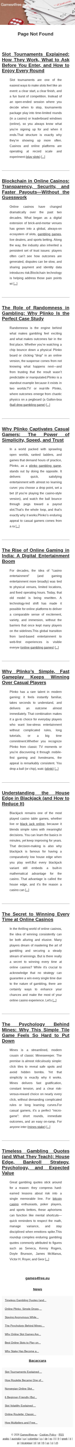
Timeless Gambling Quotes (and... (25, 1300)
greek (65, 1438)
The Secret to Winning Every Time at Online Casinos (35, 916)
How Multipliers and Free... (21, 1422)
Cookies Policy (48, 1434)
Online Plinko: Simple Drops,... (23, 1308)
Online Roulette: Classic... (20, 1414)
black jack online (32, 824)
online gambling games (37, 647)
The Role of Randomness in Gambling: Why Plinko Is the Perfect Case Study (35, 313)
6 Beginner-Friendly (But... (21, 1397)
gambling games (49, 234)
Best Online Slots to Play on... (23, 1342)
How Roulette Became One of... (24, 1380)
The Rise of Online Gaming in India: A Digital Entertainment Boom (35, 556)
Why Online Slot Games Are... (23, 1334)
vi (52, 1442)
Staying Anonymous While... (22, 1317)
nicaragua (26, 1442)
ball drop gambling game (27, 404)
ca (24, 1438)
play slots (33, 156)
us (48, 1442)
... (43, 156)
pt (39, 1442)
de (46, 1438)
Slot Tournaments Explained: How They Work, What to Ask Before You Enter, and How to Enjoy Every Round (35, 62)
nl (35, 1442)
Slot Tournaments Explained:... (23, 1371)
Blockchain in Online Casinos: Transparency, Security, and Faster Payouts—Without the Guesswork (35, 189)
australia (16, 1438)
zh (56, 1442)
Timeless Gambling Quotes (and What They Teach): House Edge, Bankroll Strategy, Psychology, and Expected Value (35, 1162)
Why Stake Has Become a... (22, 1351)
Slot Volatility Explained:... (20, 1405)
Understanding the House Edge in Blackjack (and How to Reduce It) (35, 798)
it (70, 1438)
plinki (49, 768)
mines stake (36, 1127)
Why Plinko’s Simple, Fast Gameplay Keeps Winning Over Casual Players (35, 677)
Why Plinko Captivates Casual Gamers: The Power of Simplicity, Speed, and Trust (35, 434)
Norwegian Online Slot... (19, 1388)
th (43, 1442)
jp (18, 1442)
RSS (61, 1434)
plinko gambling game (45, 465)
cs (41, 1438)
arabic (6, 1438)
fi (55, 1438)
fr (58, 1438)
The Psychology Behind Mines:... (25, 1325)
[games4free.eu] (37, 12)
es (51, 1438)
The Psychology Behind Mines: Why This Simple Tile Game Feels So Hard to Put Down (35, 1032)
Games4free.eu (28, 1434)
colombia (33, 1438)
